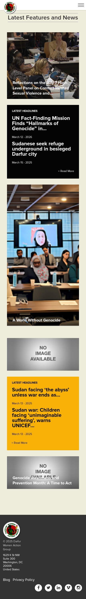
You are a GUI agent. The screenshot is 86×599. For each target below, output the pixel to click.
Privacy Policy (24, 580)
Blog (6, 580)
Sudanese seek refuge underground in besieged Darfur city (41, 149)
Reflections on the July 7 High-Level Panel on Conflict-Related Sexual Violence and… (41, 88)
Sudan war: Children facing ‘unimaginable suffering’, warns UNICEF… (36, 418)
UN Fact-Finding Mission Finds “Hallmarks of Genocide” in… (41, 123)
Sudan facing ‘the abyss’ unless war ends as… (40, 392)
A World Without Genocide (36, 320)
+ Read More (66, 171)
